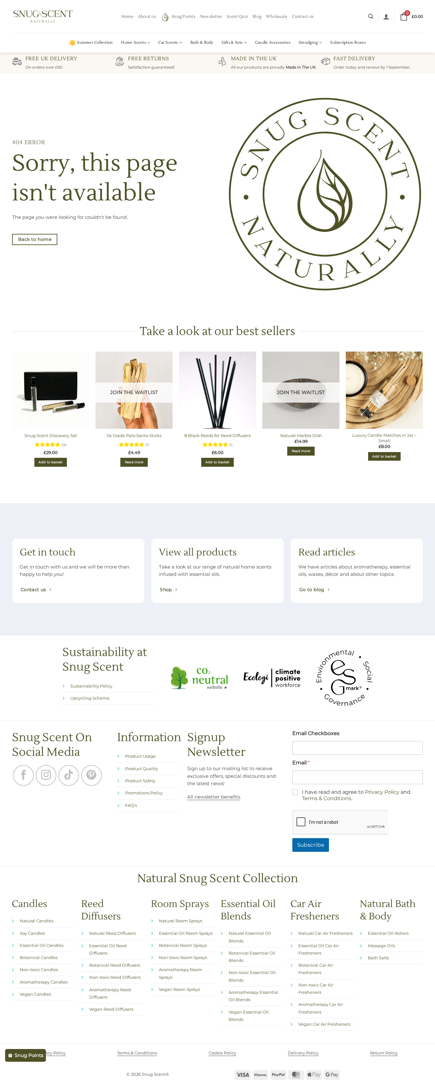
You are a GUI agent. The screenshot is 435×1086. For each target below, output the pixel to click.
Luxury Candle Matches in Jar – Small (384, 438)
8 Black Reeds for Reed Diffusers (217, 435)
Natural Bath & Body (388, 880)
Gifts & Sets (232, 42)
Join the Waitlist (134, 392)
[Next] (422, 417)
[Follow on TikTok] (68, 775)
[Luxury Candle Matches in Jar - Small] (384, 390)
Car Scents (168, 42)
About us (147, 16)
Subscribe (310, 815)
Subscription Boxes (348, 42)
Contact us (303, 16)
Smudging (308, 42)
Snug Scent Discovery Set (51, 435)
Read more (134, 462)
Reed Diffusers (101, 880)
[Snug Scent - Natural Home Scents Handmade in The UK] (43, 16)
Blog (257, 16)
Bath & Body (201, 42)
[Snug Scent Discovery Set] (50, 390)
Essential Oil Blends (248, 880)
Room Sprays (180, 874)
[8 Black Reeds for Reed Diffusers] (217, 390)
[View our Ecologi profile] (272, 677)
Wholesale (276, 16)
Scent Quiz (237, 16)
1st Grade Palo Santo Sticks (134, 435)
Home (127, 16)
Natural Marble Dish (301, 435)
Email (301, 733)
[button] (370, 16)
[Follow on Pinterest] (91, 775)
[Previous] (12, 417)
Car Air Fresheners (314, 880)
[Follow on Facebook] (23, 775)
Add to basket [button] (50, 462)
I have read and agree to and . (356, 765)
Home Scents (133, 42)
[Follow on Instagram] (46, 775)
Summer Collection (95, 42)
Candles (29, 874)
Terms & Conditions (326, 769)
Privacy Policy (382, 762)
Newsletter (211, 16)
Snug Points (184, 16)
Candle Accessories (272, 42)
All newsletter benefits (213, 797)
